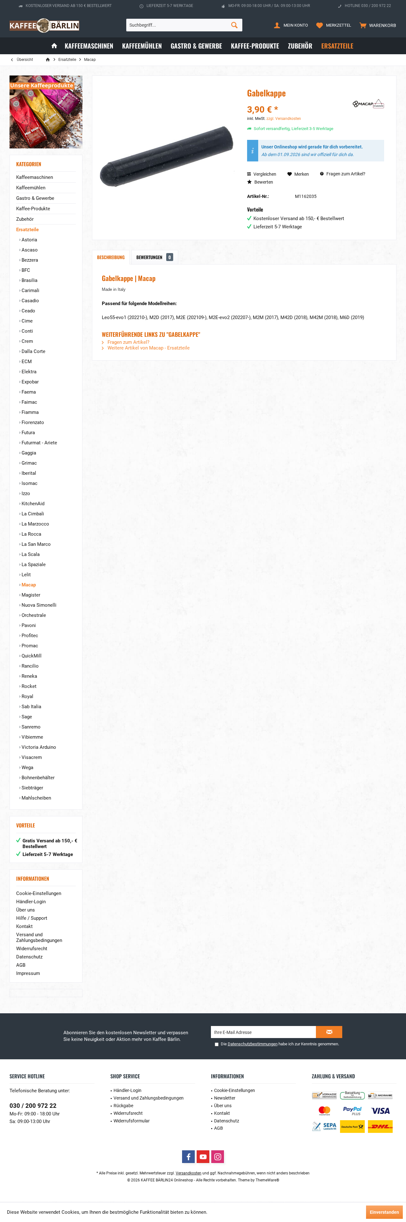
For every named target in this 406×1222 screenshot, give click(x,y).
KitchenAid (32, 503)
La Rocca (30, 534)
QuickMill (31, 656)
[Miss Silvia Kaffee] (46, 111)
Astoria (28, 240)
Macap (28, 585)
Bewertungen (153, 257)
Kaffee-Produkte (33, 209)
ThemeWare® (267, 1180)
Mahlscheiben (35, 798)
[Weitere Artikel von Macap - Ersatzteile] (368, 103)
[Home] (54, 45)
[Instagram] (217, 1156)
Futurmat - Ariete (38, 443)
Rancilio (29, 666)
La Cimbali (32, 514)
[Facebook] (188, 1156)
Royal (26, 696)
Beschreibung (111, 257)
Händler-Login (31, 902)
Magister (30, 595)
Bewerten (263, 182)
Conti (26, 331)
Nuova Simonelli (38, 605)
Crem (26, 341)
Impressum (28, 973)
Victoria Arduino (38, 747)
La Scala (30, 554)
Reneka (28, 676)
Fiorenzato (32, 422)
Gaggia (28, 453)
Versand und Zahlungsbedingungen (39, 937)
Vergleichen (264, 174)
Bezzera (29, 260)
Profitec (29, 635)
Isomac (28, 483)
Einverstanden (384, 1212)
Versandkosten (188, 1173)
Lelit (25, 575)
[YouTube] (203, 1156)
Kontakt (24, 926)
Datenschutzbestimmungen (253, 1044)
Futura (27, 432)
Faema (28, 392)
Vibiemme (31, 737)
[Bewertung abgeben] (298, 101)
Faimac (28, 402)
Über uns (25, 910)
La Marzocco (34, 524)
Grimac (28, 463)
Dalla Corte (32, 351)
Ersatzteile (27, 229)
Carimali (29, 290)
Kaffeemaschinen (34, 177)
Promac (29, 646)
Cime (26, 321)
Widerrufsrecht (31, 948)
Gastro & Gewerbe (35, 198)
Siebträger (31, 788)
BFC (25, 270)
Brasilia (28, 280)
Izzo (25, 493)
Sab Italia (30, 706)
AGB (20, 965)
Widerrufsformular (132, 1120)
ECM (26, 361)
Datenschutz (29, 957)
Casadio (29, 301)
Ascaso (29, 250)
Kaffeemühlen (30, 188)
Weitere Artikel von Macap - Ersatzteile (148, 348)
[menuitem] (376, 25)
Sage (26, 717)
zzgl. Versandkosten (283, 118)
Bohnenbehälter (37, 778)
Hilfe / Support (31, 918)
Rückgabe (123, 1105)
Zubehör (25, 219)
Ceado (27, 311)
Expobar (29, 382)
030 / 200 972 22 (33, 1105)
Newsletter (224, 1098)
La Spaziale (33, 564)
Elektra (28, 372)
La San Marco (35, 544)
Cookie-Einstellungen (38, 893)
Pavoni (28, 625)
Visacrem (31, 757)
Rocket (28, 686)
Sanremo (30, 727)
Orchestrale (33, 615)
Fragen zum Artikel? (345, 173)
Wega (26, 767)
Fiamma (29, 412)
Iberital (28, 473)
